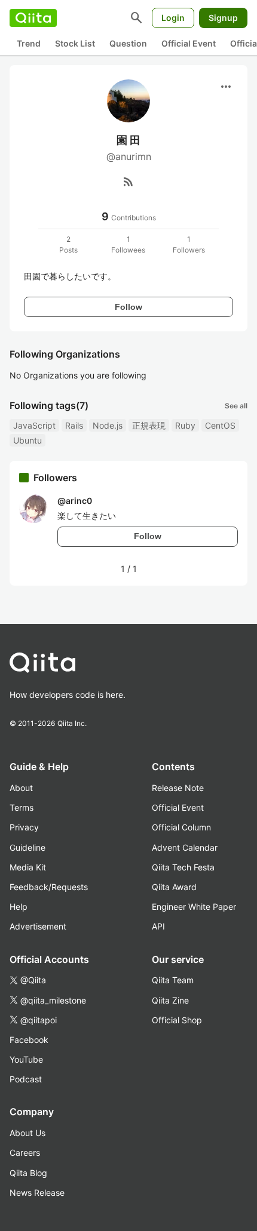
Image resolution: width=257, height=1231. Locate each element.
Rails (74, 425)
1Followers (189, 244)
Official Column (181, 827)
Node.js (108, 425)
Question (128, 43)
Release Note (178, 788)
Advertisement (38, 926)
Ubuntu (27, 440)
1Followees (128, 244)
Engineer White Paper (194, 906)
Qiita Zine (170, 1000)
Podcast (26, 1079)
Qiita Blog (28, 1173)
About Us (27, 1133)
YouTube (26, 1059)
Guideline (27, 847)
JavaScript (34, 425)
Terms (21, 807)
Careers (25, 1152)
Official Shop (177, 1020)
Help (18, 906)
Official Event (188, 43)
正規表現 (149, 425)
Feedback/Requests (49, 887)
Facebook (29, 1040)
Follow (128, 307)
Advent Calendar (185, 847)
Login (173, 18)
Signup (223, 18)
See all (236, 405)
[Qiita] (33, 18)
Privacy (24, 827)
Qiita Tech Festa (183, 867)
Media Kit (28, 867)
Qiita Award (174, 887)
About (21, 788)
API (158, 926)
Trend (29, 43)
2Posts (68, 244)
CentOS (220, 425)
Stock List (75, 43)
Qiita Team (173, 980)
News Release (37, 1192)
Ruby (185, 425)
